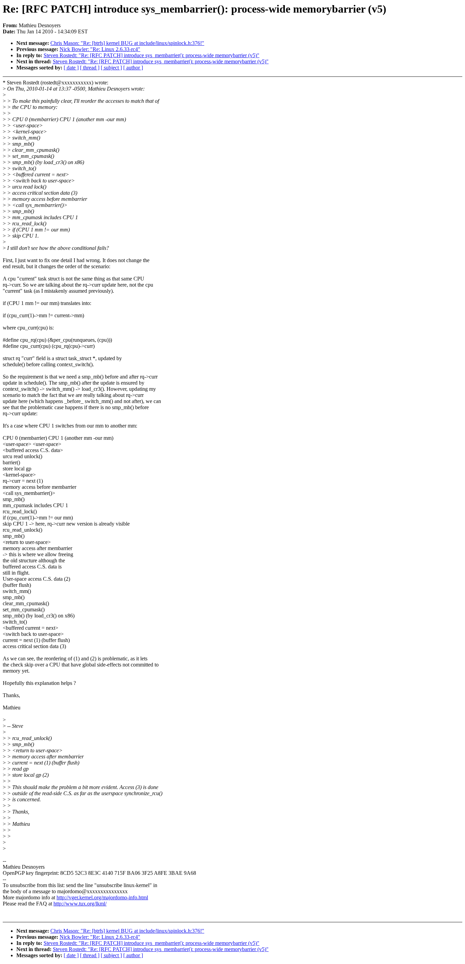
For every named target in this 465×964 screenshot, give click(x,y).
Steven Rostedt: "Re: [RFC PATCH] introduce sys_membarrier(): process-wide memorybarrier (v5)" (151, 55)
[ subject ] (111, 67)
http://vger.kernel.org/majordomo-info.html (102, 897)
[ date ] (71, 67)
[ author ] (133, 67)
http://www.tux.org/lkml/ (80, 903)
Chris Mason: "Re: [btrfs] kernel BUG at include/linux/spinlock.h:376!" (127, 43)
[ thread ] (89, 67)
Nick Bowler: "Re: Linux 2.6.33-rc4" (100, 49)
